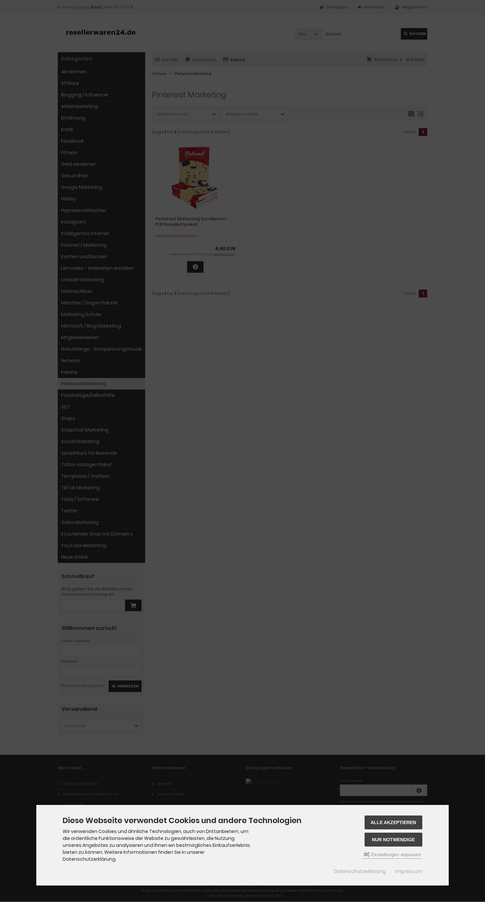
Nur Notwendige (393, 839)
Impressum (408, 871)
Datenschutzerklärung (360, 871)
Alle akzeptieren (393, 822)
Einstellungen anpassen (395, 854)
